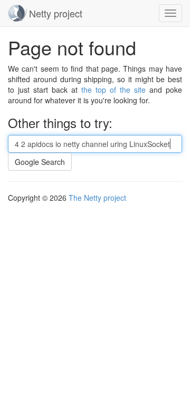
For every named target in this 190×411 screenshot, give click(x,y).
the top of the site (113, 89)
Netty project (55, 13)
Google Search (40, 161)
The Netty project (97, 197)
